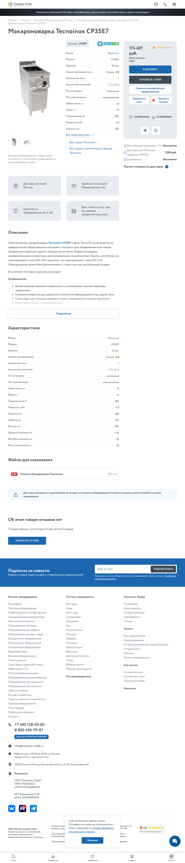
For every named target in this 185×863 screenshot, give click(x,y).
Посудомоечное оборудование (26, 617)
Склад (69, 660)
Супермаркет (73, 617)
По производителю (78, 676)
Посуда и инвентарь (20, 695)
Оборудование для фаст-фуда (25, 634)
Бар (68, 626)
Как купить (131, 665)
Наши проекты (132, 608)
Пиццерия (72, 621)
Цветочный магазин (77, 656)
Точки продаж (16, 708)
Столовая (71, 643)
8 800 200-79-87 (28, 730)
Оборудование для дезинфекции (27, 678)
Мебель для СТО (18, 669)
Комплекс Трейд (134, 597)
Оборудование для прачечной (25, 682)
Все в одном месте (134, 636)
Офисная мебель (18, 691)
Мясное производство (79, 669)
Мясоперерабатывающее (23, 673)
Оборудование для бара (22, 626)
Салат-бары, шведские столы (25, 665)
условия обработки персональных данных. (91, 830)
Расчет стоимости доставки (143, 167)
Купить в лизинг (163, 100)
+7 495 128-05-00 (29, 724)
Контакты (130, 688)
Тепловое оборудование (22, 608)
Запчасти (13, 717)
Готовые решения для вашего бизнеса (146, 645)
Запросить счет (139, 100)
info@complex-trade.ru (29, 746)
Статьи (128, 621)
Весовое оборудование (21, 656)
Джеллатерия (74, 647)
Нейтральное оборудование (24, 643)
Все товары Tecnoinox (82, 143)
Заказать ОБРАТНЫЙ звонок (31, 736)
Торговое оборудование (22, 704)
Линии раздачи (17, 660)
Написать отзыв (27, 541)
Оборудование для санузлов (25, 686)
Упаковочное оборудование (24, 647)
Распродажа (15, 604)
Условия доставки (134, 677)
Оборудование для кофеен (24, 630)
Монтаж (128, 653)
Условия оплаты (133, 672)
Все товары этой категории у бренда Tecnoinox (91, 151)
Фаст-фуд (72, 613)
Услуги (128, 629)
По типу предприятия (80, 597)
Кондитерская (74, 630)
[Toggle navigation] (174, 3)
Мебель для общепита (21, 712)
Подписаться (163, 569)
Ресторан (71, 604)
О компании (131, 604)
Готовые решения (134, 613)
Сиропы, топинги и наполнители (27, 699)
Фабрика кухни (75, 665)
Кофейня (71, 639)
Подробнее (63, 314)
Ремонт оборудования (137, 658)
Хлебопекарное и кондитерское (27, 613)
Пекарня (71, 634)
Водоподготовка (17, 652)
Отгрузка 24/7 (132, 649)
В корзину (150, 69)
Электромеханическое (21, 621)
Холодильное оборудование (24, 639)
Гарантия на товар (134, 681)
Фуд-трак (71, 652)
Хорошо (92, 840)
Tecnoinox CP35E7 (59, 243)
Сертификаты (132, 617)
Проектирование (134, 640)
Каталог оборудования (22, 597)
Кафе (69, 608)
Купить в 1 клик (150, 80)
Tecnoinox (113, 53)
